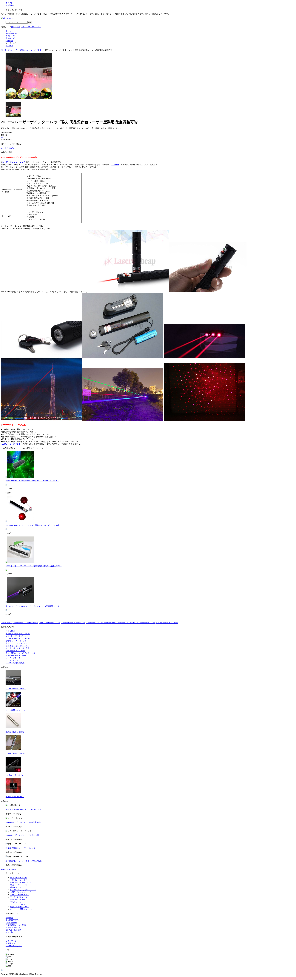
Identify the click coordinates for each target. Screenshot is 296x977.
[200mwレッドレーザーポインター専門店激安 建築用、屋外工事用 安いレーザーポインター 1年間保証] (20, 562)
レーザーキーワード (14, 946)
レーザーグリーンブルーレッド (23, 890)
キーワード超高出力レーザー (22, 909)
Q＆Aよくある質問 (13, 930)
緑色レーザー (11, 33)
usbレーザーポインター (15, 651)
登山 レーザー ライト (19, 885)
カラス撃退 (10, 631)
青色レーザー (11, 38)
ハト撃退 (115, 165)
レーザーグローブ (13, 658)
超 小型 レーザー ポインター (17, 646)
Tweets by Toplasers (8, 869)
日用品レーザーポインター (167, 623)
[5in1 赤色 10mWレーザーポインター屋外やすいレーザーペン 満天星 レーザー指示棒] (20, 522)
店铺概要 (9, 918)
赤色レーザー (11, 36)
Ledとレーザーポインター (49, 623)
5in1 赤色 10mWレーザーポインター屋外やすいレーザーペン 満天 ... (33, 525)
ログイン (9, 3)
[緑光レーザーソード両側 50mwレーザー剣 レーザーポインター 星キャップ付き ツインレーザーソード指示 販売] (20, 477)
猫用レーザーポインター (31, 27)
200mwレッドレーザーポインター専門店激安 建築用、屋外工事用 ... (34, 566)
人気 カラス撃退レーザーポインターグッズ (23, 810)
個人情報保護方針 (13, 920)
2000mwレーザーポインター (31, 50)
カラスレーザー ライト (19, 895)
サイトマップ (11, 941)
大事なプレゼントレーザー (21, 892)
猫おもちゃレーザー (18, 887)
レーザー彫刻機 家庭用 (15, 663)
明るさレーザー (16, 902)
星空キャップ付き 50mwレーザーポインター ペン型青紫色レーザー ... (34, 606)
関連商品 (9, 41)
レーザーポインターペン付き (18, 648)
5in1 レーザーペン (17, 904)
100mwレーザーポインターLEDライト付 (22, 835)
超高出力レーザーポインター (18, 634)
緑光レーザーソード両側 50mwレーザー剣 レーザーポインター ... (32, 481)
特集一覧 (9, 932)
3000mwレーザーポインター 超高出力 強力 (23, 822)
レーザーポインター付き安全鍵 (25, 623)
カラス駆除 (15, 27)
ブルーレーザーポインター (17, 636)
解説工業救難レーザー (19, 907)
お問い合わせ (11, 923)
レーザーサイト (12, 660)
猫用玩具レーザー (13, 927)
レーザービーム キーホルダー (73, 623)
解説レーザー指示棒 (18, 878)
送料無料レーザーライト (118, 623)
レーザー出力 (6, 623)
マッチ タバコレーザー (19, 897)
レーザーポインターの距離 (97, 623)
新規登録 (9, 5)
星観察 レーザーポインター (17, 641)
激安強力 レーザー (13, 943)
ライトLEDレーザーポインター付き (20, 653)
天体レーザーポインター (12, 444)
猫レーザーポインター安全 (17, 643)
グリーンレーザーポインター (18, 639)
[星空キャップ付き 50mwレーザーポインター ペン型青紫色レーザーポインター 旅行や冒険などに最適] (20, 603)
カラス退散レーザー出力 (16, 925)
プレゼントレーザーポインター (142, 623)
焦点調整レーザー (17, 899)
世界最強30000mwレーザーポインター (21, 848)
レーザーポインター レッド (13, 162)
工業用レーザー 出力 (18, 880)
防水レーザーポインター (16, 655)
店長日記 (9, 46)
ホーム (8, 31)
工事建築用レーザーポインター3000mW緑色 (24, 861)
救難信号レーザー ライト (20, 882)
